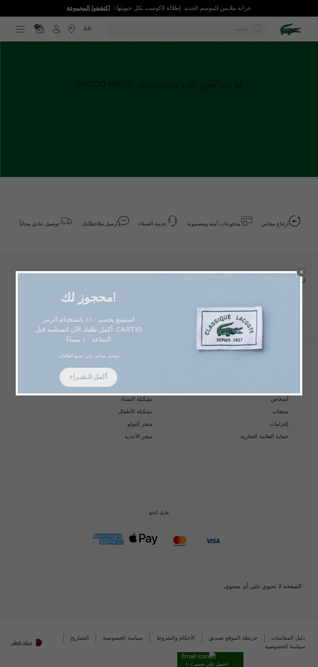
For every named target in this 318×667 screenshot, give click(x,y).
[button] (301, 272)
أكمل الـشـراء (88, 377)
